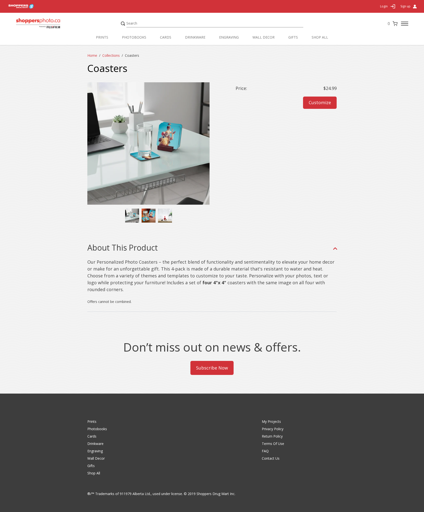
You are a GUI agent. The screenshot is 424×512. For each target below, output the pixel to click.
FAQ (265, 451)
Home (92, 55)
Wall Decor (263, 37)
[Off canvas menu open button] (404, 23)
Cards (165, 37)
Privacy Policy (272, 429)
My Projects (271, 421)
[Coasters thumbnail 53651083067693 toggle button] (132, 216)
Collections (111, 55)
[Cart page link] (395, 23)
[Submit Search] (123, 23)
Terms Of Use (273, 443)
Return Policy (272, 436)
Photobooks (134, 37)
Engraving (229, 37)
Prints (102, 37)
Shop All (320, 37)
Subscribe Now (212, 368)
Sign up (405, 6)
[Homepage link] (48, 23)
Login (384, 6)
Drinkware (195, 37)
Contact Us (270, 458)
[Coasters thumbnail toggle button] (149, 216)
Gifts (293, 37)
